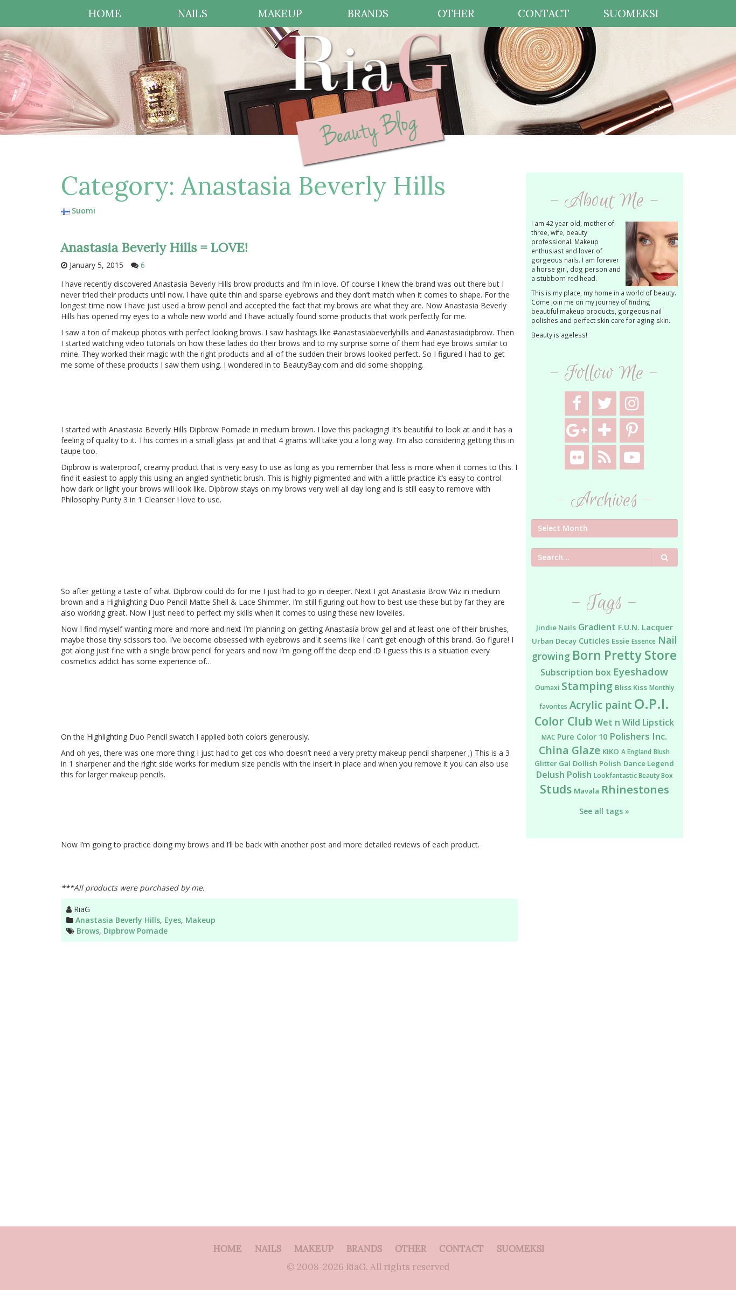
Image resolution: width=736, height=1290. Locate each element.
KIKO (610, 751)
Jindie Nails (556, 627)
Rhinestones (635, 789)
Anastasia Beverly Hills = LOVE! (154, 247)
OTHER (456, 13)
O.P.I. (651, 703)
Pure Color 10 (582, 737)
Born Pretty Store (624, 655)
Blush (662, 751)
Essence (643, 641)
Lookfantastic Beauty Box (633, 775)
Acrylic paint (601, 705)
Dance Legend (648, 763)
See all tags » (604, 811)
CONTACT (544, 13)
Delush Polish (564, 775)
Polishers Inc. (638, 736)
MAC (548, 737)
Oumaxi (547, 687)
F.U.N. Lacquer (645, 627)
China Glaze (569, 750)
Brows (88, 931)
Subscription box (575, 672)
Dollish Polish (597, 763)
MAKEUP (280, 13)
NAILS (192, 13)
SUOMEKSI (630, 13)
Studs (556, 789)
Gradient (597, 627)
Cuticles (594, 641)
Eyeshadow (640, 671)
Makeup (200, 920)
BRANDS (368, 13)
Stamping (587, 686)
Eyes (172, 920)
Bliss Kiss (631, 687)
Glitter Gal (552, 763)
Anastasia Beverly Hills (117, 920)
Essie (620, 641)
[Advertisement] (605, 1021)
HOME (104, 13)
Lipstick (658, 722)
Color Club (563, 721)
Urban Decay (554, 641)
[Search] (664, 557)
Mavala (586, 791)
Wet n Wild (617, 722)
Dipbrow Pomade (135, 931)
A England (636, 751)
